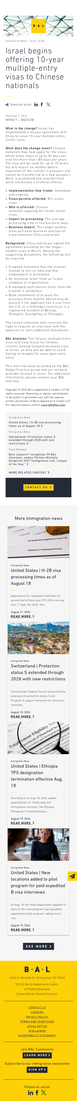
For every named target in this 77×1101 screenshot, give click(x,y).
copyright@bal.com (53, 405)
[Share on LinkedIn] (36, 104)
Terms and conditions (37, 1021)
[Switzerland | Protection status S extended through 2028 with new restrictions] (38, 638)
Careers (37, 1012)
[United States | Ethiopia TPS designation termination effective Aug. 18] (38, 738)
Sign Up (36, 1069)
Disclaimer (37, 1031)
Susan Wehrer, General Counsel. (37, 994)
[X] (43, 1092)
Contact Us (37, 487)
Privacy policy (37, 1017)
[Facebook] (37, 1092)
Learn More (36, 1055)
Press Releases (17, 450)
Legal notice (37, 1026)
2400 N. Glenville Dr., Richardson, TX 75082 (37, 978)
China (33, 41)
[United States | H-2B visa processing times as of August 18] (38, 542)
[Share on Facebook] (42, 104)
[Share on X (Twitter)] (48, 104)
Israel (41, 41)
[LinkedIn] (30, 1092)
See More (37, 946)
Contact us (37, 1007)
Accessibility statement (37, 1035)
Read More (21, 616)
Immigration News (16, 41)
